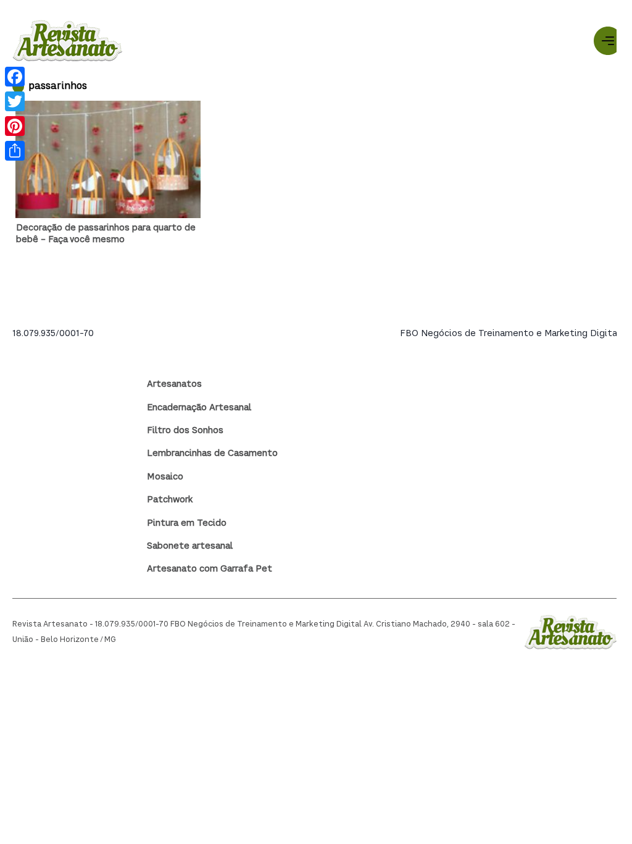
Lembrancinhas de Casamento (212, 453)
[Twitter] (14, 101)
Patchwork (170, 500)
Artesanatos (174, 384)
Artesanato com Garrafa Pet (209, 569)
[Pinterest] (14, 126)
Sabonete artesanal (190, 546)
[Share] (14, 150)
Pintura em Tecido (187, 523)
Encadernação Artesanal (199, 407)
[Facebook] (14, 76)
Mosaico (165, 477)
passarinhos (57, 86)
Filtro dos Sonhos (185, 430)
